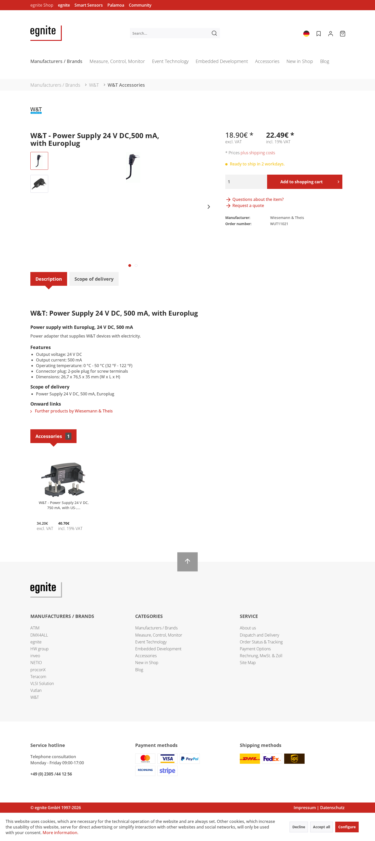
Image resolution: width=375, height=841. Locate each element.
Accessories (52, 436)
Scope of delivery (94, 279)
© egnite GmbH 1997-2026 (55, 807)
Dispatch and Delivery (259, 635)
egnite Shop (41, 5)
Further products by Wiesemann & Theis (73, 411)
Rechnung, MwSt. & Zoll (261, 655)
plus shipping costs (258, 153)
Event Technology (151, 642)
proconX (38, 669)
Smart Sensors (88, 5)
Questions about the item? (257, 199)
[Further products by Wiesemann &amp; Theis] (36, 116)
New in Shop (146, 662)
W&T (34, 697)
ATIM (35, 628)
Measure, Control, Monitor (158, 635)
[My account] (331, 33)
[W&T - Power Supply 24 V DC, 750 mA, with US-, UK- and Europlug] (64, 480)
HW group (39, 649)
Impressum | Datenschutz (319, 807)
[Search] (214, 33)
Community (140, 5)
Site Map (248, 662)
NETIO (36, 662)
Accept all (321, 826)
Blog (139, 669)
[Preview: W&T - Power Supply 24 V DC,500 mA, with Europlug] (39, 161)
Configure (347, 826)
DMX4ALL (39, 635)
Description (48, 279)
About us (248, 628)
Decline (298, 826)
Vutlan (36, 690)
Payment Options (255, 649)
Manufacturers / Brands (156, 628)
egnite (64, 5)
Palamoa (115, 5)
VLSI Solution (42, 683)
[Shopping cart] (343, 33)
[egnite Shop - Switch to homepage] (46, 33)
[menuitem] (175, 33)
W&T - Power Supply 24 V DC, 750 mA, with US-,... (64, 505)
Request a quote (247, 205)
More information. (60, 832)
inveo (35, 655)
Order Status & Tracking (261, 642)
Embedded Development (158, 649)
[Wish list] (318, 33)
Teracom (38, 676)
